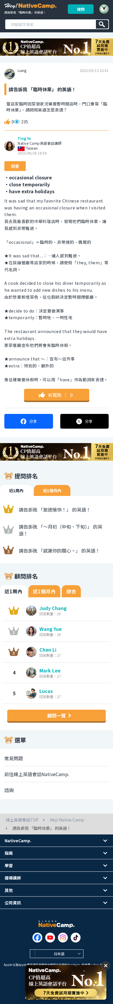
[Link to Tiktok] (76, 937)
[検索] (102, 24)
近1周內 (16, 490)
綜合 (71, 591)
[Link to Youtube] (50, 937)
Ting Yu (24, 138)
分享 (33, 421)
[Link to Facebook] (37, 937)
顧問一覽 (56, 715)
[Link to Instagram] (63, 937)
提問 (81, 9)
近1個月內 (52, 490)
